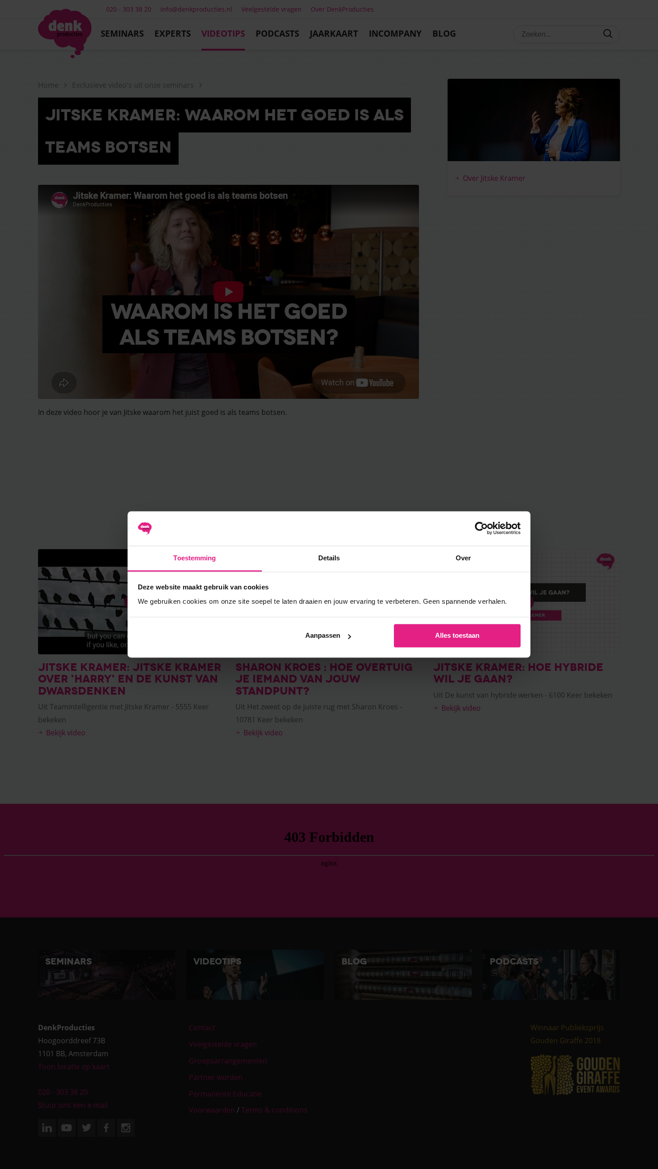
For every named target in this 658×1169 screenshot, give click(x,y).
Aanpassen (322, 636)
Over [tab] (463, 558)
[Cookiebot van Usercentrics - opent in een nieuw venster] (481, 528)
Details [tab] (329, 558)
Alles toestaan (457, 636)
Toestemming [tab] (194, 558)
